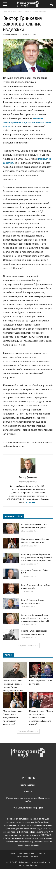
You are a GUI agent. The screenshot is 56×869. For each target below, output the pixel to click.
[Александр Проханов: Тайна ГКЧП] (11, 574)
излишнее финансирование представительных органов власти (27, 122)
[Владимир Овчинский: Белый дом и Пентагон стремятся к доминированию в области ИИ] (11, 618)
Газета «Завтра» (28, 784)
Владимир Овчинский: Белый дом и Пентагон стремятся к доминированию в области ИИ (35, 618)
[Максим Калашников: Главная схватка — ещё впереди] (11, 543)
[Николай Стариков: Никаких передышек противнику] (11, 634)
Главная (6, 11)
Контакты (35, 856)
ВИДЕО (8, 655)
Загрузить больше (27, 645)
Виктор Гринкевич (10, 34)
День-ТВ (28, 791)
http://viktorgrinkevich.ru (28, 482)
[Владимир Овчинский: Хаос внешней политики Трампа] (11, 528)
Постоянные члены (26, 853)
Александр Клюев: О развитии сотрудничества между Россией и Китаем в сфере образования (36, 557)
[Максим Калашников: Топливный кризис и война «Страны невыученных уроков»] (15, 670)
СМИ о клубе (22, 856)
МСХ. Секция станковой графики (28, 807)
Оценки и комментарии (35, 11)
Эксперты (41, 853)
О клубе (11, 853)
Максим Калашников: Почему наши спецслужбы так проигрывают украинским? (13, 718)
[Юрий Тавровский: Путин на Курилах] (41, 670)
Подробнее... (31, 502)
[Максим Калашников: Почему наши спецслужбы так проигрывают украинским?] (15, 700)
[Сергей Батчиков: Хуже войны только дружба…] (11, 588)
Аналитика (17, 11)
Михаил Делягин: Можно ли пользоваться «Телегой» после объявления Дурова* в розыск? (41, 718)
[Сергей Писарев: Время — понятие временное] (11, 603)
